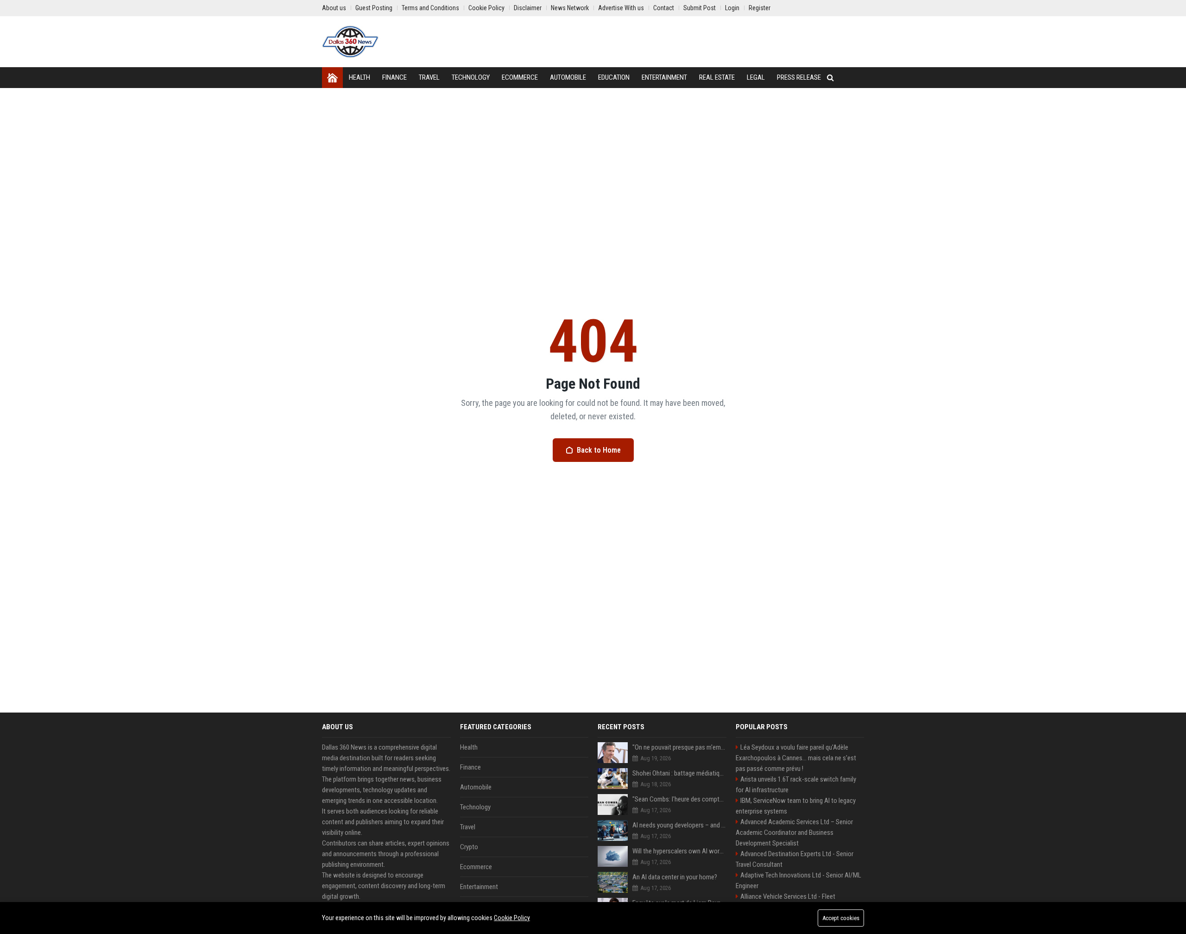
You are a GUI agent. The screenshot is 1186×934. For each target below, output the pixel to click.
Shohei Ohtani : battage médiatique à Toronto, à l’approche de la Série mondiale (679, 773)
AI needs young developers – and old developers (679, 825)
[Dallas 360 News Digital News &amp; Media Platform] (350, 41)
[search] (830, 77)
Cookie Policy (512, 917)
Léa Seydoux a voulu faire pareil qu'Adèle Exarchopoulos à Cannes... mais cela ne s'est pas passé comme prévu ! (796, 758)
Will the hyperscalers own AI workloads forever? (679, 851)
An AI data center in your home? (674, 877)
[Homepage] (332, 77)
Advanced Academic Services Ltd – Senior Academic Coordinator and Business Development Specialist (794, 832)
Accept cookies (840, 918)
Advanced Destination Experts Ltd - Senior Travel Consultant (794, 859)
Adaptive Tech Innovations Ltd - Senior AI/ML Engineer (798, 880)
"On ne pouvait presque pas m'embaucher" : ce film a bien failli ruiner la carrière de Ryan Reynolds (679, 747)
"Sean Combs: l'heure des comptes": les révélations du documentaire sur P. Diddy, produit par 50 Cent (679, 799)
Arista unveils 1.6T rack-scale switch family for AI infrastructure (796, 784)
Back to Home (599, 450)
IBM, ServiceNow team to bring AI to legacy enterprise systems (796, 805)
